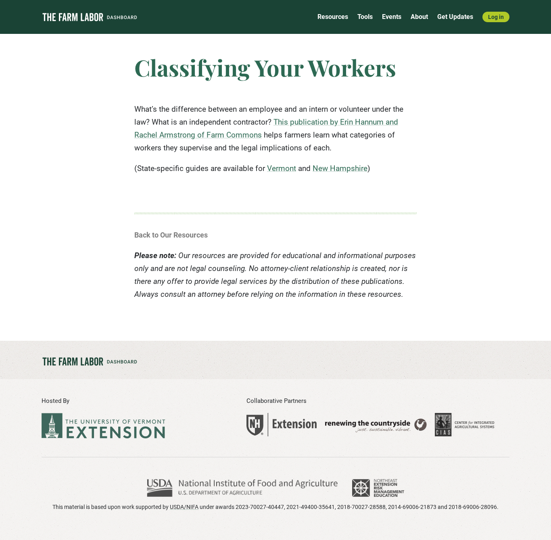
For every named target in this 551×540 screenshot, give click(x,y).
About (419, 17)
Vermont (281, 168)
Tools (365, 17)
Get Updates (455, 17)
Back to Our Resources (171, 235)
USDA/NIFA (184, 507)
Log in (496, 17)
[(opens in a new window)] (281, 424)
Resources (332, 17)
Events (391, 17)
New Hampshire (340, 168)
